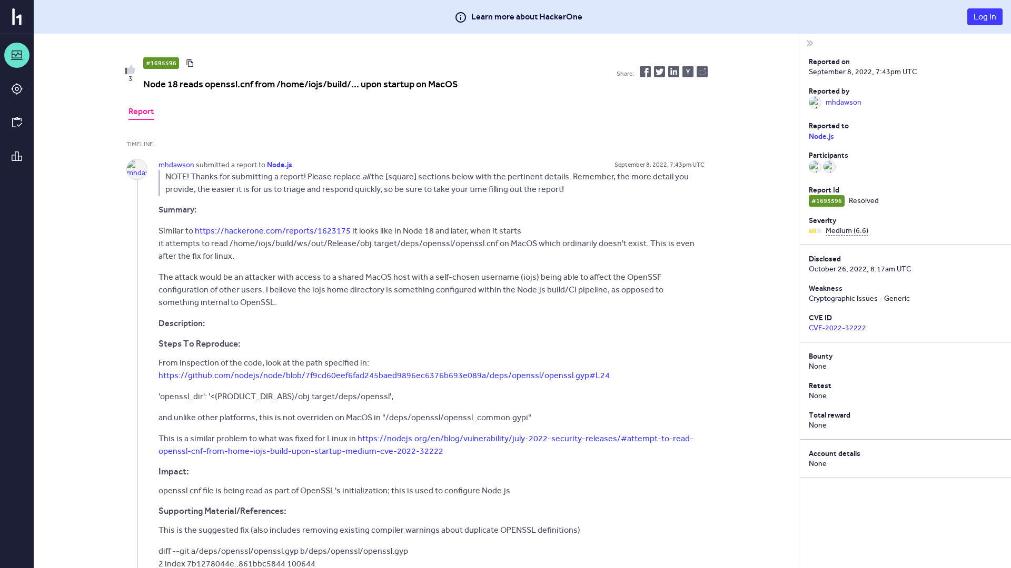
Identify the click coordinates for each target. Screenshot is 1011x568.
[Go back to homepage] (16, 16)
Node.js (821, 136)
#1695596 (161, 63)
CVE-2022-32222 (837, 327)
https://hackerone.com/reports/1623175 (273, 231)
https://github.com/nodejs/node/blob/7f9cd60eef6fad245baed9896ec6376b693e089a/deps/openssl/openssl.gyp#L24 (384, 375)
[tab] (141, 112)
